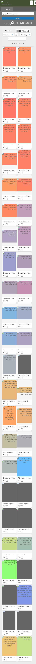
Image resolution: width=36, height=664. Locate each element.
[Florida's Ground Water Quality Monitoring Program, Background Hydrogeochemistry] (24, 543)
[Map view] (28, 31)
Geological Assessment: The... (13, 606)
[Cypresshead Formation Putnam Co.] (24, 364)
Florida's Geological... (10, 580)
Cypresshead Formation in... (12, 478)
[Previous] (12, 43)
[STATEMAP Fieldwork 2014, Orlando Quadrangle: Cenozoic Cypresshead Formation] (9, 441)
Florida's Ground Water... (11, 555)
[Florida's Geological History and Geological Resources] (9, 569)
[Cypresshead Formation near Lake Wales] (24, 441)
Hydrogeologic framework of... (13, 657)
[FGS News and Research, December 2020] (24, 466)
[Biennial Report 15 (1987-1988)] (24, 492)
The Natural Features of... (11, 632)
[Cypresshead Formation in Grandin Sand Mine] (9, 466)
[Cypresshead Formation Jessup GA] (9, 56)
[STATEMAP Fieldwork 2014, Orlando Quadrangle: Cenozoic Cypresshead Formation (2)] (24, 415)
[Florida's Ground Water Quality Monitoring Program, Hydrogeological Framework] (9, 543)
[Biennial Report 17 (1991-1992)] (9, 492)
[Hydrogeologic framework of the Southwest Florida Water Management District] (9, 646)
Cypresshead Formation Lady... (13, 273)
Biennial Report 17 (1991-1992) (13, 503)
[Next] (23, 43)
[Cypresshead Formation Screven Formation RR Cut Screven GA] (9, 82)
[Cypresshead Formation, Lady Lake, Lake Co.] (24, 338)
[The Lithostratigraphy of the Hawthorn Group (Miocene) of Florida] (24, 620)
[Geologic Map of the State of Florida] (24, 646)
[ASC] (16, 34)
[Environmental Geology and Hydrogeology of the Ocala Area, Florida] (24, 518)
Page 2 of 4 (18, 43)
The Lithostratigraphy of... (26, 632)
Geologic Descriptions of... (11, 529)
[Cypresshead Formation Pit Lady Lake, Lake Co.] (9, 364)
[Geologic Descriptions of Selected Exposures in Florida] (9, 518)
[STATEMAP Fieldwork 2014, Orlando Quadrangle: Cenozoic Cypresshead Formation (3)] (9, 415)
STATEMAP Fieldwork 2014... (12, 401)
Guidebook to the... (24, 606)
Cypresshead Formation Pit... (12, 375)
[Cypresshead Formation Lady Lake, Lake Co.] (9, 261)
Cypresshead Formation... (11, 68)
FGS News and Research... (26, 478)
